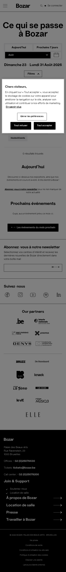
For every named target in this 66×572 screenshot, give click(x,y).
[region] (33, 106)
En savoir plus (13, 107)
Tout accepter (44, 126)
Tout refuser (20, 126)
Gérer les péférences (32, 116)
